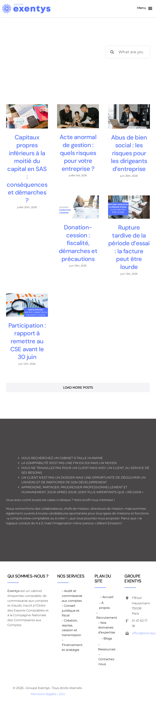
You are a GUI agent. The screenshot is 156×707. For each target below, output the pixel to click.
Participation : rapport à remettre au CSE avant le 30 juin (27, 341)
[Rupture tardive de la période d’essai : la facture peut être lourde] (129, 207)
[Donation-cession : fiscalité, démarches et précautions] (78, 207)
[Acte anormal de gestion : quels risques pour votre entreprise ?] (78, 116)
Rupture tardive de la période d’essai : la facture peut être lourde (129, 247)
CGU (62, 694)
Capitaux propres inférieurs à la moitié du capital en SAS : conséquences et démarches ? (27, 168)
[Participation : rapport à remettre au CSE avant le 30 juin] (27, 305)
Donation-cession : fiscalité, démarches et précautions (78, 243)
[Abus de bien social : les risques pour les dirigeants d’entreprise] (129, 116)
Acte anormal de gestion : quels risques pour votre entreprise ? (78, 152)
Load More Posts (78, 387)
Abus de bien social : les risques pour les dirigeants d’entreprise (129, 153)
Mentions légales (44, 694)
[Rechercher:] (128, 51)
